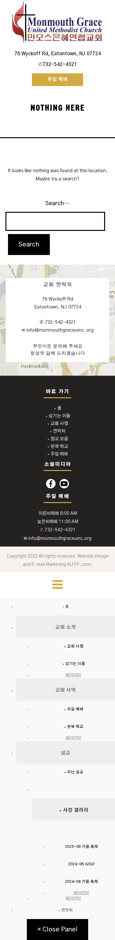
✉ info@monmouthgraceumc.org (57, 538)
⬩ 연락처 (57, 431)
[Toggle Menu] (57, 585)
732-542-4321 (57, 64)
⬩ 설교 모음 (57, 439)
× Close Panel (57, 929)
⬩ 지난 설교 (73, 772)
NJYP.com (79, 564)
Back (76, 675)
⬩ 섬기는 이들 (57, 416)
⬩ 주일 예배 (57, 454)
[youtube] (64, 483)
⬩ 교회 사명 (57, 423)
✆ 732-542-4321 (58, 322)
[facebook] (50, 483)
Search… (57, 203)
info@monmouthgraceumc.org (59, 330)
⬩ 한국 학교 (57, 446)
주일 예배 (57, 79)
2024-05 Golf (81, 864)
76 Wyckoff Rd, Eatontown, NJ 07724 (57, 53)
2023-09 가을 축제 (81, 847)
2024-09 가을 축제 (81, 881)
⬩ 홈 (57, 408)
